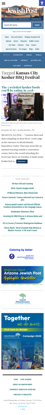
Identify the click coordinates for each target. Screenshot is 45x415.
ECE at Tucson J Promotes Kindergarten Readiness (22, 223)
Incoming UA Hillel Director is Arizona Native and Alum (22, 217)
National (28, 65)
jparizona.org (22, 406)
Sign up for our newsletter (22, 31)
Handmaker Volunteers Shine (22, 211)
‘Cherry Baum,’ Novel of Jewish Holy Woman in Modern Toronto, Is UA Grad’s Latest (22, 229)
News (7, 37)
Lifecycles (23, 41)
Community (18, 55)
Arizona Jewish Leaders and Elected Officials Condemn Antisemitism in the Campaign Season (22, 205)
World (38, 55)
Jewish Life (36, 60)
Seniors (33, 45)
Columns (21, 45)
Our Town (12, 45)
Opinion (8, 41)
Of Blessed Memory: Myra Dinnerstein (22, 193)
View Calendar (25, 379)
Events (16, 41)
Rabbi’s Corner (34, 41)
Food (27, 45)
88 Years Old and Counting (22, 183)
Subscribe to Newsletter (23, 394)
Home (16, 379)
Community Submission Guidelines (22, 389)
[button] (42, 3)
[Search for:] (17, 25)
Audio (37, 49)
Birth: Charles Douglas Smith (22, 188)
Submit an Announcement (22, 384)
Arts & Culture (10, 60)
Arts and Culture (16, 37)
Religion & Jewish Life (32, 37)
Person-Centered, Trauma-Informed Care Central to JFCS (22, 198)
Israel (29, 55)
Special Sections (11, 49)
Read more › (22, 161)
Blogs (31, 49)
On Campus (23, 49)
